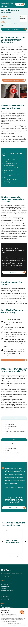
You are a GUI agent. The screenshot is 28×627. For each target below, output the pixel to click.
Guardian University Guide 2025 (10, 59)
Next (25, 541)
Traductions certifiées (5, 586)
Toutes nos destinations (5, 596)
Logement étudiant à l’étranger (7, 590)
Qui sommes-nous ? (5, 605)
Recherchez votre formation (6, 599)
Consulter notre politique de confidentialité (8, 621)
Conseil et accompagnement (6, 583)
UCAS (7, 381)
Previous (3, 541)
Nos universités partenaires (6, 598)
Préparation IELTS (4, 588)
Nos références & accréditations (7, 607)
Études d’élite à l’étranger (6, 584)
